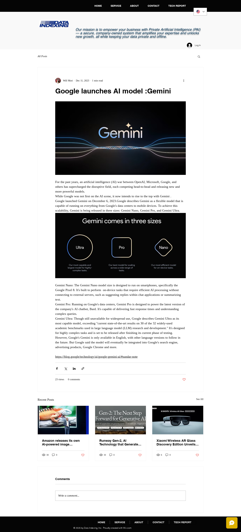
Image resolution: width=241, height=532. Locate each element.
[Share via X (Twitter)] (65, 368)
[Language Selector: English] (200, 12)
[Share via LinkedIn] (74, 368)
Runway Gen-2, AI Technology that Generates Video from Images (119, 442)
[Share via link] (83, 368)
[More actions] (184, 80)
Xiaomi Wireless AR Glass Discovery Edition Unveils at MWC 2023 (175, 442)
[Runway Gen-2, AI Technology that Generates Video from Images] (120, 420)
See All (199, 399)
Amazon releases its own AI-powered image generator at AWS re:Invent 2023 (62, 442)
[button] (199, 56)
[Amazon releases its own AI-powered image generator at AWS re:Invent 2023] (63, 420)
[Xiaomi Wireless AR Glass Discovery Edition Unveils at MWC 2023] (177, 420)
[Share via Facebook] (57, 368)
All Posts (42, 56)
